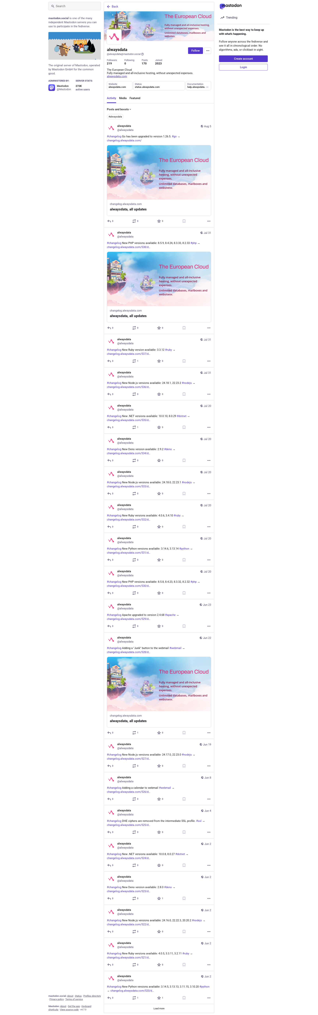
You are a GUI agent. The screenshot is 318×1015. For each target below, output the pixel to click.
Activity (111, 98)
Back (115, 6)
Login (243, 67)
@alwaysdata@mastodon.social (124, 54)
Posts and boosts (118, 109)
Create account (243, 58)
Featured (135, 98)
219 (109, 63)
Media (123, 98)
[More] (209, 221)
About (70, 996)
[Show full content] (207, 87)
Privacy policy (57, 999)
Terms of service (74, 999)
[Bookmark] (184, 221)
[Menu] (207, 50)
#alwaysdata (115, 116)
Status (78, 996)
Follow (195, 50)
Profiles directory (92, 996)
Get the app (74, 1006)
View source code (69, 1009)
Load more (159, 1008)
